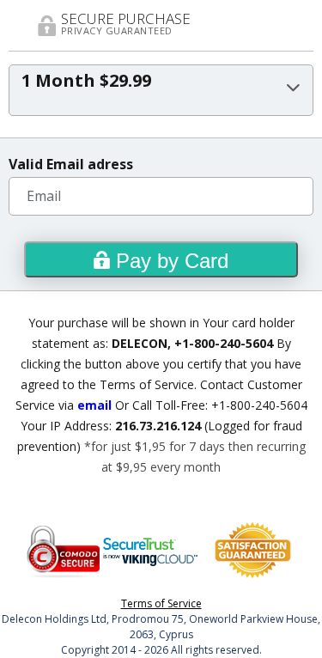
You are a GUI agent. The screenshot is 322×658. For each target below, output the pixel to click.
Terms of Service (161, 603)
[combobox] (161, 90)
